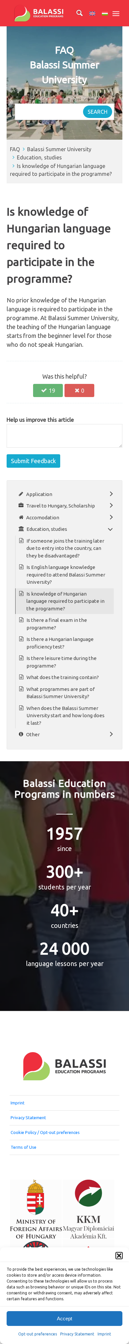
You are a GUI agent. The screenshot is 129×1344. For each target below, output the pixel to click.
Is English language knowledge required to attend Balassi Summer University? (65, 574)
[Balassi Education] (53, 13)
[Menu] (115, 13)
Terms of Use (23, 1147)
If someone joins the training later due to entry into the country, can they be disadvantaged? (65, 548)
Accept (64, 1318)
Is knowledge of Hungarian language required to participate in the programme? (65, 601)
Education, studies (39, 157)
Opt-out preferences (37, 1334)
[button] (119, 1255)
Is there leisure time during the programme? (61, 662)
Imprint (104, 1334)
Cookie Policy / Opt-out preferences (45, 1132)
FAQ (15, 149)
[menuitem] (76, 13)
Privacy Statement (77, 1334)
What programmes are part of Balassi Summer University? (60, 692)
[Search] (76, 13)
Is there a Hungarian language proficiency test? (60, 642)
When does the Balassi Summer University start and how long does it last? (65, 715)
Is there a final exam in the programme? (56, 623)
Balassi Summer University (59, 149)
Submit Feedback (33, 461)
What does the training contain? (62, 677)
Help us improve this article (40, 420)
